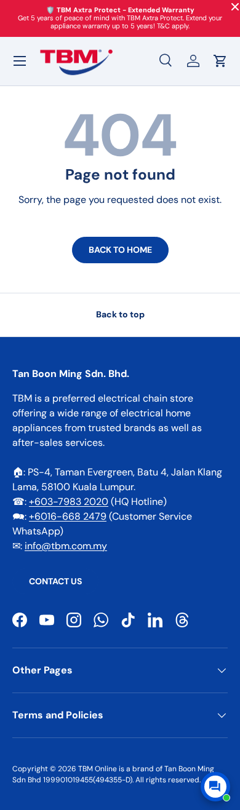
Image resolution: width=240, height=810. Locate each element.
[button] (220, 60)
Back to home (120, 249)
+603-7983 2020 (68, 501)
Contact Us (55, 581)
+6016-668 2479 (67, 516)
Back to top (120, 314)
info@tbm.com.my (66, 545)
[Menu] (19, 60)
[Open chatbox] (215, 786)
